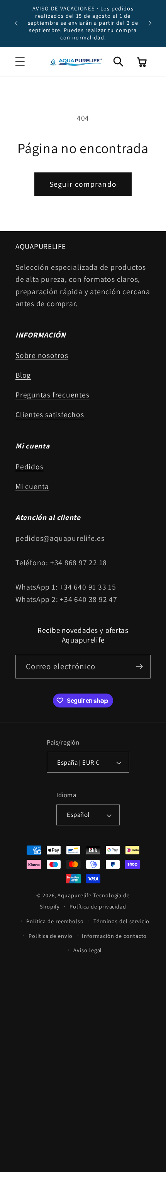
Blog (23, 375)
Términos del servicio (121, 921)
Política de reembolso (55, 921)
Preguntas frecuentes (52, 395)
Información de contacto (114, 935)
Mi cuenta (32, 486)
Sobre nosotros (41, 355)
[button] (20, 62)
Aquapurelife (74, 895)
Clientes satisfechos (49, 414)
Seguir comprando (83, 184)
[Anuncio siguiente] (150, 23)
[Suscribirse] (139, 666)
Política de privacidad (97, 906)
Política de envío (50, 935)
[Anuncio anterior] (16, 23)
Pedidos (29, 467)
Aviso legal (87, 950)
